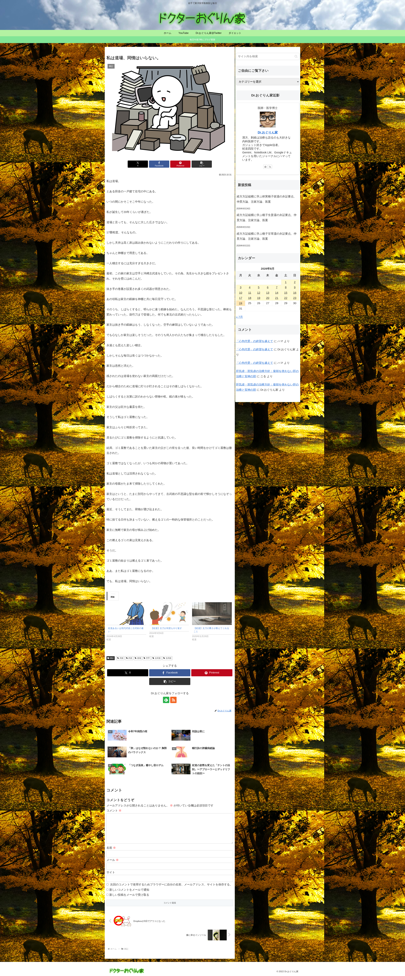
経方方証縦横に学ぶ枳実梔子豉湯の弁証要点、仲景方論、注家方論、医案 (266, 199)
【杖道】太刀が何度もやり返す (166, 628)
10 (240, 292)
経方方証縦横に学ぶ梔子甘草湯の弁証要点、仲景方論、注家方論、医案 (266, 236)
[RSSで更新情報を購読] (173, 700)
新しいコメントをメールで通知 (129, 889)
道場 (139, 658)
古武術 (168, 658)
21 (276, 298)
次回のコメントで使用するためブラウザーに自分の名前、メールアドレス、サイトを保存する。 (171, 884)
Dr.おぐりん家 (268, 132)
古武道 (158, 658)
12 (258, 292)
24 (240, 303)
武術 (121, 658)
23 (294, 298)
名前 (111, 847)
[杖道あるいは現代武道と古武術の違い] (126, 613)
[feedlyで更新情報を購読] (166, 700)
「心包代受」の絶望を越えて (254, 341)
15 (285, 292)
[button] (202, 164)
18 (249, 298)
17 (240, 298)
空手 (148, 658)
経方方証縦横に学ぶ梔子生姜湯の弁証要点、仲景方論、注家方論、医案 (266, 217)
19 (258, 298)
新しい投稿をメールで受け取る (129, 894)
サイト (110, 872)
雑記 (112, 658)
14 (276, 292)
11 (249, 292)
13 (267, 292)
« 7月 (239, 317)
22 (285, 298)
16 (294, 292)
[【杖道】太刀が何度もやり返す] (169, 613)
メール (112, 860)
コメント (114, 810)
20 (267, 298)
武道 (130, 658)
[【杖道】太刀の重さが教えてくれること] (212, 613)
